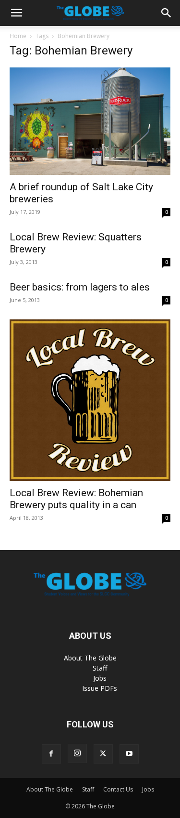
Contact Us (118, 789)
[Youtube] (129, 754)
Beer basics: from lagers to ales (80, 287)
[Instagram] (77, 753)
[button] (16, 13)
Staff (100, 668)
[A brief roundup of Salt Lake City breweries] (90, 121)
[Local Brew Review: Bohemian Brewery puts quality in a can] (90, 400)
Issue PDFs (99, 688)
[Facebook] (51, 754)
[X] (103, 754)
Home (18, 36)
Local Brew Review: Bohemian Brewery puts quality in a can (76, 499)
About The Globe (90, 657)
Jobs (100, 678)
